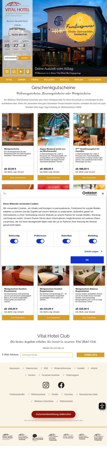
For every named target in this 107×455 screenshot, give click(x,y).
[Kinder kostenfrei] (80, 27)
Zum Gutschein (53, 177)
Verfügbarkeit (11, 58)
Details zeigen (91, 251)
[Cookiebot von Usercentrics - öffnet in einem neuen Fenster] (84, 194)
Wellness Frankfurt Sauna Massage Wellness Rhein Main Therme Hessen (83, 438)
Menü (7, 71)
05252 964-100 (19, 34)
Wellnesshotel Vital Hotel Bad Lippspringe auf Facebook (61, 385)
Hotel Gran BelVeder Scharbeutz (37, 438)
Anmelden (90, 355)
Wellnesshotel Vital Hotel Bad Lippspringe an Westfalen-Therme (7, 438)
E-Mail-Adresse (10, 354)
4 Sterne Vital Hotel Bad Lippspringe (17, 10)
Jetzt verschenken (18, 177)
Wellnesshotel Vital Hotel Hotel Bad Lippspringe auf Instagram (45, 385)
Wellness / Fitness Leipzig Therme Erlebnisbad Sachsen (98, 438)
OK (87, 260)
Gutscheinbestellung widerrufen (53, 414)
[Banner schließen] (103, 194)
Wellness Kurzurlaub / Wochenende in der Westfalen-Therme (22, 438)
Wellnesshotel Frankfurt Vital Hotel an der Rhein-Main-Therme (68, 438)
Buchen (24, 58)
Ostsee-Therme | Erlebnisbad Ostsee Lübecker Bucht (53, 438)
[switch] (40, 241)
